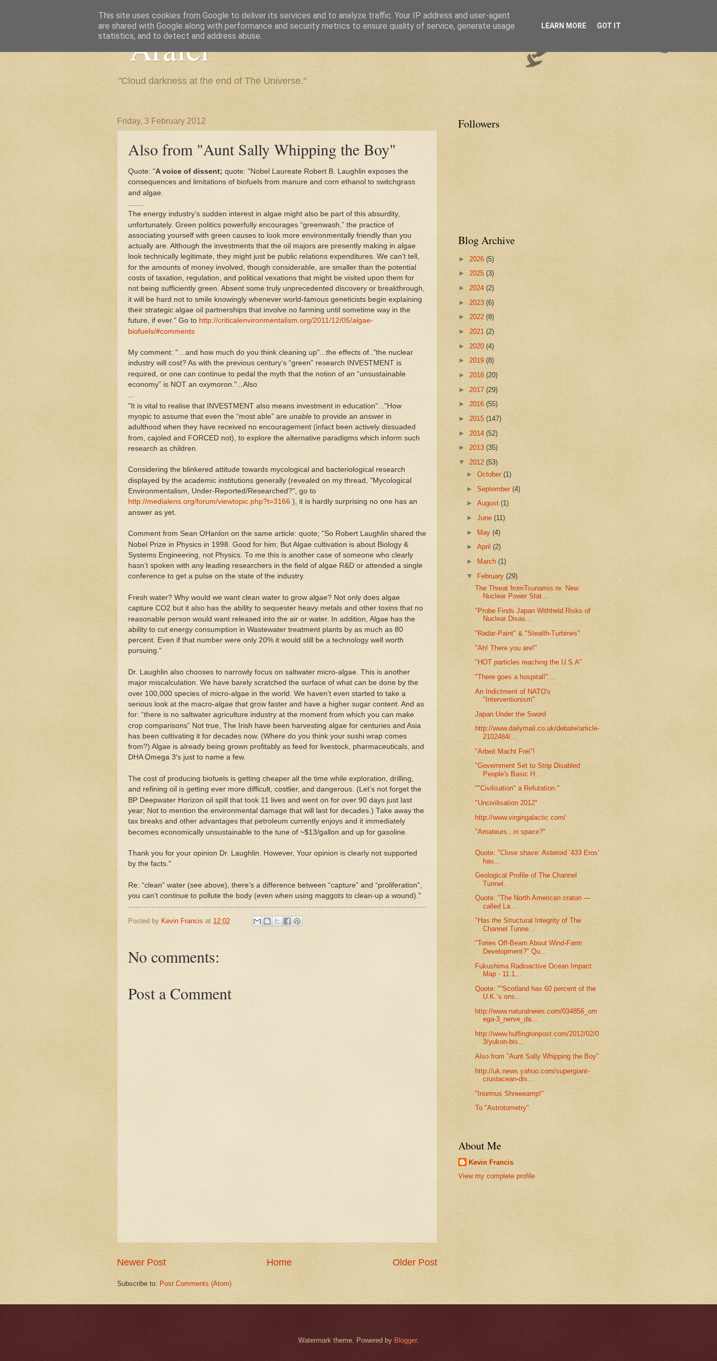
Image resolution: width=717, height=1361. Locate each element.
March (487, 561)
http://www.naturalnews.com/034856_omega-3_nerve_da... (536, 1015)
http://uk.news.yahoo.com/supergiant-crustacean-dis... (532, 1075)
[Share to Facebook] (287, 921)
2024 (477, 288)
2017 (477, 390)
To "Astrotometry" (502, 1108)
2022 (477, 317)
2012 (477, 462)
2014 (477, 433)
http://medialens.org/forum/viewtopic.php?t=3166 (209, 501)
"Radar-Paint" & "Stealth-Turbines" (527, 633)
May (484, 532)
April (485, 547)
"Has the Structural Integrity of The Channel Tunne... (528, 924)
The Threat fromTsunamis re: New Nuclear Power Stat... (526, 592)
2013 (477, 447)
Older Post (415, 1262)
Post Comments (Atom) (195, 1284)
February (491, 576)
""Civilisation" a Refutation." (517, 788)
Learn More (563, 26)
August (489, 503)
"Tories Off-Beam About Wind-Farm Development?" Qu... (528, 947)
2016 (477, 404)
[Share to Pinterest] (297, 921)
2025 (477, 273)
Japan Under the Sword (510, 714)
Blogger (405, 1340)
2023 (477, 303)
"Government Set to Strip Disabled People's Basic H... (527, 769)
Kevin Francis (491, 1162)
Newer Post (141, 1262)
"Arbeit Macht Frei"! (505, 751)
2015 (477, 419)
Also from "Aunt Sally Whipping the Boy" (537, 1056)
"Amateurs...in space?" (510, 832)
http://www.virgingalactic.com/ (520, 817)
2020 (477, 346)
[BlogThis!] (267, 921)
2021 (477, 331)
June (485, 518)
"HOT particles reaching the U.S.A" (528, 662)
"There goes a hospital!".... (515, 677)
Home (279, 1262)
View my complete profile (496, 1176)
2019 (477, 360)
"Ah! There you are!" (506, 648)
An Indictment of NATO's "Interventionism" (513, 695)
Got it (609, 26)
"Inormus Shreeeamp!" (509, 1094)
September (494, 489)
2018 (477, 375)
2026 (477, 259)
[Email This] (257, 921)
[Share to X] (277, 921)
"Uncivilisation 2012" (506, 803)
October (490, 474)
